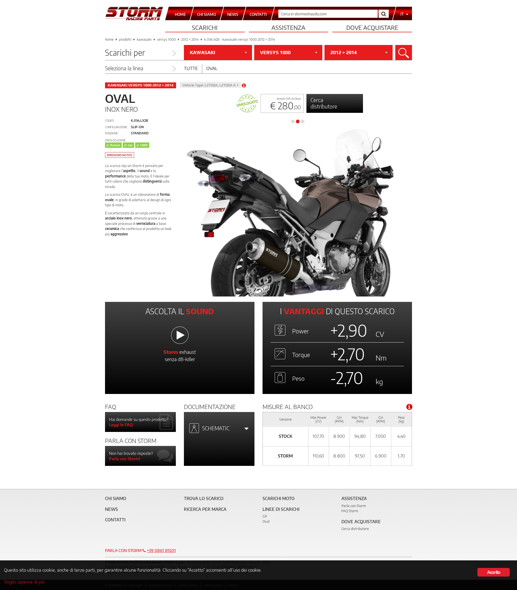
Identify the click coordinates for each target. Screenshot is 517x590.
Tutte (191, 68)
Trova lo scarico (203, 498)
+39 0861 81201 (161, 550)
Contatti (115, 519)
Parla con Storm (353, 506)
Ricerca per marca (205, 509)
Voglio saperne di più (24, 582)
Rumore (115, 145)
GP (265, 516)
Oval (212, 68)
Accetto (493, 572)
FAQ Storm (349, 511)
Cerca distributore (323, 103)
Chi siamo (115, 498)
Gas (130, 145)
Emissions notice (119, 155)
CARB (144, 145)
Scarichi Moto (279, 498)
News (111, 509)
